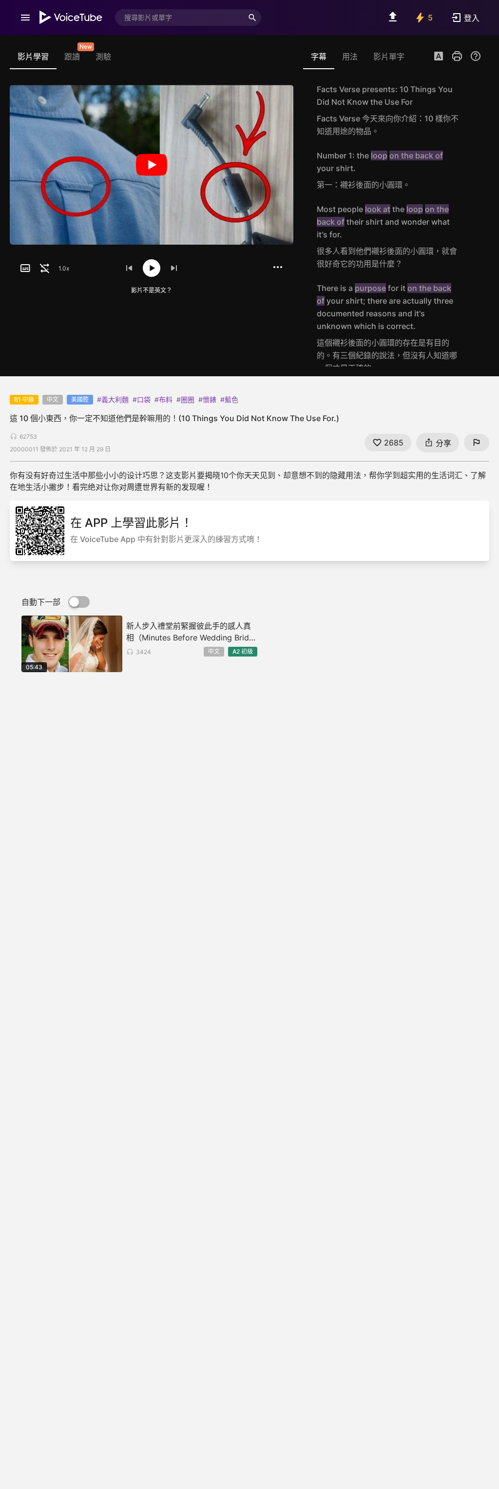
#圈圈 (185, 399)
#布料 (163, 399)
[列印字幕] (457, 56)
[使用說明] (475, 56)
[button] (438, 57)
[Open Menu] (25, 17)
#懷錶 (207, 399)
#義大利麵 (113, 399)
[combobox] (179, 17)
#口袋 (142, 399)
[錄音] (471, 110)
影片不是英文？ (151, 290)
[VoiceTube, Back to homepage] (71, 17)
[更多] (278, 267)
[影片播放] (151, 165)
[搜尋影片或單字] (252, 17)
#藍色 (229, 399)
